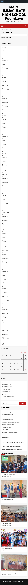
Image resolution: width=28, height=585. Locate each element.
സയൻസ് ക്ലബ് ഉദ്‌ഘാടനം (8, 424)
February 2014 (5, 170)
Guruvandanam (5, 382)
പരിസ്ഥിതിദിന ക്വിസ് (7, 417)
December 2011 (5, 254)
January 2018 (5, 85)
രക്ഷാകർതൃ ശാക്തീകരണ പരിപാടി (10, 432)
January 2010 (5, 330)
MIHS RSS (4, 394)
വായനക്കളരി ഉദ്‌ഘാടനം (7, 419)
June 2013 (4, 191)
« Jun (2, 375)
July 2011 (4, 275)
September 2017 (5, 102)
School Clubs (4, 471)
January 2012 (5, 250)
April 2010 (4, 326)
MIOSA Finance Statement (8, 396)
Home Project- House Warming (9, 387)
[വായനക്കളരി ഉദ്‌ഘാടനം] (14, 538)
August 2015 (5, 136)
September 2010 (5, 313)
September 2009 (5, 338)
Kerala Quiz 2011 (6, 391)
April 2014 (4, 161)
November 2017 (5, 94)
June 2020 (4, 56)
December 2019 (5, 60)
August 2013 (5, 186)
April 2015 (4, 144)
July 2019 (4, 64)
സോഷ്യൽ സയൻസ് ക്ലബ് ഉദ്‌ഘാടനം (11, 422)
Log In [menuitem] (2, 1)
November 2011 (5, 258)
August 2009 (5, 343)
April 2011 (4, 288)
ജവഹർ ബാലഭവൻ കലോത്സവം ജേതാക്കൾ (12, 449)
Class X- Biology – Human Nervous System (11, 446)
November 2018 (5, 73)
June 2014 (4, 157)
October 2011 (5, 262)
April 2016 (4, 127)
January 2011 (5, 296)
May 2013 (4, 195)
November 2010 (5, 305)
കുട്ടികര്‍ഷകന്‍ (5, 437)
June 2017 (4, 115)
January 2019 (5, 68)
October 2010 (5, 309)
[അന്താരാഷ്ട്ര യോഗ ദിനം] (14, 489)
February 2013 (5, 203)
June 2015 (4, 140)
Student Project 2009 (6, 398)
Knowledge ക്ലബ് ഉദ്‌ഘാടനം (8, 411)
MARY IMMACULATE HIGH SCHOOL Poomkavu (14, 12)
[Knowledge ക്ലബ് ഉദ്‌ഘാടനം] (14, 464)
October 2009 (5, 334)
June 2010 (4, 317)
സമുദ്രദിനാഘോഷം (6, 427)
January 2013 (5, 208)
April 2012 (4, 241)
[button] (2, 25)
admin (4, 476)
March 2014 (4, 165)
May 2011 (4, 283)
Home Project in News (7, 386)
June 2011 (4, 279)
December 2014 (5, 148)
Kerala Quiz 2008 (6, 389)
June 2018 (4, 77)
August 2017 (5, 106)
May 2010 (4, 321)
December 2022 (5, 51)
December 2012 (5, 212)
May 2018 (4, 81)
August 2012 (5, 229)
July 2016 (4, 123)
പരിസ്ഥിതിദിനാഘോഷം (7, 429)
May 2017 (4, 119)
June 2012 (4, 237)
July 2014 (4, 153)
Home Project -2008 (6, 384)
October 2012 (5, 220)
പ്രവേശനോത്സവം (6, 434)
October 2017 (5, 98)
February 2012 (5, 246)
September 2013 (5, 182)
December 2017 (5, 89)
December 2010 (5, 300)
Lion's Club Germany (6, 392)
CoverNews (20, 581)
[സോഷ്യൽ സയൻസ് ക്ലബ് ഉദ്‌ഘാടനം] (14, 562)
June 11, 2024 (9, 550)
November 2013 (5, 178)
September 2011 (5, 267)
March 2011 (4, 292)
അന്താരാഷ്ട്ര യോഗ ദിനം (7, 414)
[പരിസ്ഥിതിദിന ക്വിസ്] (14, 513)
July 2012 (4, 233)
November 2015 (5, 132)
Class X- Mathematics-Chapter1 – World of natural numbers (13, 443)
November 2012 (5, 216)
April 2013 (4, 199)
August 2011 (5, 271)
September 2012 (5, 224)
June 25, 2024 (9, 476)
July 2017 (4, 111)
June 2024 (4, 47)
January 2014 (5, 174)
